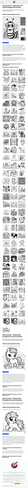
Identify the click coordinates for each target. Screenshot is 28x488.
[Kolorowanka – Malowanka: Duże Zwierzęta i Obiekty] (14, 95)
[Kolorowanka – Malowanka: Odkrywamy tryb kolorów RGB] (6, 266)
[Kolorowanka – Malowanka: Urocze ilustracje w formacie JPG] (6, 181)
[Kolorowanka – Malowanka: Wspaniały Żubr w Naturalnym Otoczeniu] (14, 235)
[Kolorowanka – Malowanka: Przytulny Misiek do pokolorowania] (6, 72)
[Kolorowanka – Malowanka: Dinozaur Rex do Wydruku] (14, 72)
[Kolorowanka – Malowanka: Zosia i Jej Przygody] (21, 126)
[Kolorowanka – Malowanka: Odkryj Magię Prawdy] (21, 266)
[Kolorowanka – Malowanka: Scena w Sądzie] (6, 118)
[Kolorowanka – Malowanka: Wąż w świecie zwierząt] (21, 188)
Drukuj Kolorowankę (18, 16)
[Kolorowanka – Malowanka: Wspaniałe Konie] (21, 149)
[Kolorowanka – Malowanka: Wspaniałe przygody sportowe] (21, 111)
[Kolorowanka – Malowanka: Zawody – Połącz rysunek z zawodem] (6, 251)
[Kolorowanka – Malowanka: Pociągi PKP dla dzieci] (21, 196)
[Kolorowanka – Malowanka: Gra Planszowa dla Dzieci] (14, 212)
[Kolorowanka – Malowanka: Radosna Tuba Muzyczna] (14, 266)
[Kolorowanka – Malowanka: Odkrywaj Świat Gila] (6, 219)
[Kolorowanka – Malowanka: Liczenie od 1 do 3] (6, 235)
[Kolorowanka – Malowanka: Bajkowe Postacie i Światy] (14, 227)
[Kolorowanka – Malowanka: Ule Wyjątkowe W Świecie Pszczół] (6, 196)
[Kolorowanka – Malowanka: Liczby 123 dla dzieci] (6, 188)
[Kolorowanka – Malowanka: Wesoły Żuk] (14, 188)
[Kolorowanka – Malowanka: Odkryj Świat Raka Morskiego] (14, 196)
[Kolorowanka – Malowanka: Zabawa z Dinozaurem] (14, 181)
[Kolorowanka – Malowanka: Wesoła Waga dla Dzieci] (14, 251)
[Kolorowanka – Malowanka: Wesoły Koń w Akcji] (14, 165)
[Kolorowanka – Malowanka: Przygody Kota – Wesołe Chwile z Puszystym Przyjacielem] (6, 212)
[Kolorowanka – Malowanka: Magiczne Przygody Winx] (6, 80)
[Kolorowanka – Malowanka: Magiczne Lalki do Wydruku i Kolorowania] (6, 165)
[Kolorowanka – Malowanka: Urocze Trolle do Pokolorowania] (6, 274)
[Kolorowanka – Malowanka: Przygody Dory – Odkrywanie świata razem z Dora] (14, 87)
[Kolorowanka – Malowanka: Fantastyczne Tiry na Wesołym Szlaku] (14, 274)
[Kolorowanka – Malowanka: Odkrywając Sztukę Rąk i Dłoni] (6, 297)
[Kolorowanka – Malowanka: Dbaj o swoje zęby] (21, 219)
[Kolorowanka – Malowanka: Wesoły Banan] (6, 227)
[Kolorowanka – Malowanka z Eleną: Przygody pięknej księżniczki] (14, 157)
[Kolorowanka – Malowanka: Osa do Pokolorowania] (21, 173)
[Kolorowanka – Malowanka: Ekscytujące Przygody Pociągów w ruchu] (6, 305)
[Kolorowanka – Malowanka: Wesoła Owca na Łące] (14, 80)
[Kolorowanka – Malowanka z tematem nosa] (6, 126)
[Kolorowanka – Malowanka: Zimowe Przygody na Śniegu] (14, 243)
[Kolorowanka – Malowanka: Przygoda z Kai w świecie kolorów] (21, 212)
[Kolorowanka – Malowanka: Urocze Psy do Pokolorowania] (14, 118)
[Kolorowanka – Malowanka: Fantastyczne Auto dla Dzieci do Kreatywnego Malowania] (6, 103)
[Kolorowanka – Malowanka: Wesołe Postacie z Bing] (21, 95)
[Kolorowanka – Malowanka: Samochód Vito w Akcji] (21, 251)
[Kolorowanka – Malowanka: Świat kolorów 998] (21, 227)
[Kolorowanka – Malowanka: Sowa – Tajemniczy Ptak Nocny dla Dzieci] (14, 282)
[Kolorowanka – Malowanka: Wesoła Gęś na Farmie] (14, 204)
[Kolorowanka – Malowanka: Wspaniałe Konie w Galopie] (21, 165)
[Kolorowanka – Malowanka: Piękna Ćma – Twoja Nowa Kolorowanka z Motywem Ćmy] (21, 181)
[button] (3, 2)
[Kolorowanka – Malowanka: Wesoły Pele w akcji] (21, 305)
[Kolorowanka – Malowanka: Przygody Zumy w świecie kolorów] (6, 243)
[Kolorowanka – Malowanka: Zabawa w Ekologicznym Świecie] (14, 219)
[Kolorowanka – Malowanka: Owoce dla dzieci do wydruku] (21, 118)
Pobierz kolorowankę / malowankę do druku (8, 16)
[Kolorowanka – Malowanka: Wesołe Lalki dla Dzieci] (21, 142)
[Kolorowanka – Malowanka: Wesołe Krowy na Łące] (6, 149)
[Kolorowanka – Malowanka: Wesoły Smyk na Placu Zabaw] (6, 289)
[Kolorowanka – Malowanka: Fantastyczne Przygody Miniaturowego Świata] (21, 321)
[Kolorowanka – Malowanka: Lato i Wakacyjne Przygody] (6, 95)
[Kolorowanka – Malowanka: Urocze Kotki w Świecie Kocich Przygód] (14, 149)
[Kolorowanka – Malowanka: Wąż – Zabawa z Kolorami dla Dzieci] (6, 111)
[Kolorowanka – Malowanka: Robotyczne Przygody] (14, 134)
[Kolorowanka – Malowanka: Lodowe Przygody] (21, 157)
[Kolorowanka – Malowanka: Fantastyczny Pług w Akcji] (14, 305)
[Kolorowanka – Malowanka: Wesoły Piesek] (21, 87)
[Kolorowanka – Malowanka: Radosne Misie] (14, 142)
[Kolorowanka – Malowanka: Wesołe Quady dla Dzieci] (6, 142)
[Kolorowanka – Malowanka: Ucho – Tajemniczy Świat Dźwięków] (6, 258)
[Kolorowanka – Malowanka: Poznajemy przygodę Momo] (6, 321)
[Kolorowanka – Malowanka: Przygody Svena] (6, 282)
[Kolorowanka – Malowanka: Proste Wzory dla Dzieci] (14, 297)
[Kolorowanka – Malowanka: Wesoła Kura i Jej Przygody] (6, 87)
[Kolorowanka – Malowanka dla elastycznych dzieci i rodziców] (21, 204)
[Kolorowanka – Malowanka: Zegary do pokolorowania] (14, 103)
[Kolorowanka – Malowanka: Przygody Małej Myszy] (6, 313)
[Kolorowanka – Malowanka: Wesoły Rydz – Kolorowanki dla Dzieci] (14, 289)
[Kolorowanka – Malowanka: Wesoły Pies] (21, 72)
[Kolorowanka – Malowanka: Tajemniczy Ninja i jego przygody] (14, 126)
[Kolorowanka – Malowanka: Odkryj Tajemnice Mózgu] (21, 313)
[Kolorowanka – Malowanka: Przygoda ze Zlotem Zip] (14, 173)
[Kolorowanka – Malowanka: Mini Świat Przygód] (21, 80)
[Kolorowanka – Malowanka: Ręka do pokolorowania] (21, 289)
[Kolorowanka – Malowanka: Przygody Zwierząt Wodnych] (6, 134)
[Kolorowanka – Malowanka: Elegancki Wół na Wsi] (21, 103)
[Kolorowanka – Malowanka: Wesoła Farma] (6, 157)
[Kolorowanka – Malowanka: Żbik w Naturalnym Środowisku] (21, 235)
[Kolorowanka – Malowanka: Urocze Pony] (21, 297)
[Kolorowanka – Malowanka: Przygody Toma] (14, 111)
